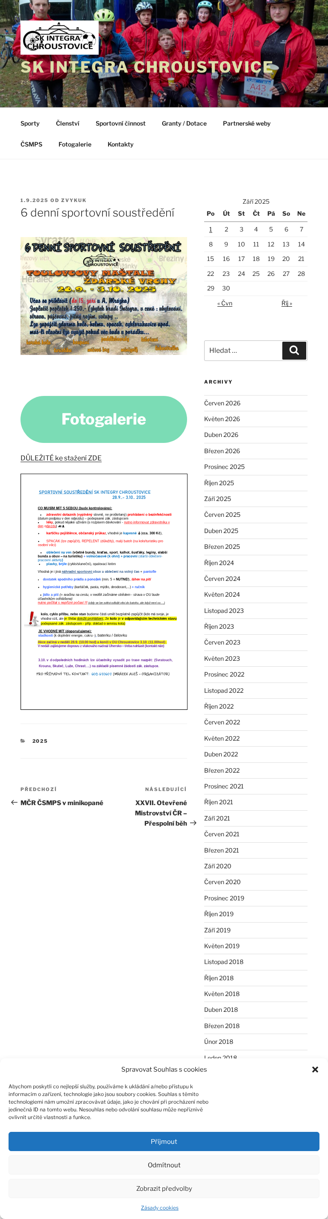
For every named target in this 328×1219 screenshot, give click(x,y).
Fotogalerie (75, 144)
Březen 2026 (222, 450)
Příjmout (164, 1142)
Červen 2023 (222, 642)
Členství (67, 123)
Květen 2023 (222, 658)
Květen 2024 (222, 594)
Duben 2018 (221, 1009)
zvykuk (74, 200)
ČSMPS (31, 144)
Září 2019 (217, 930)
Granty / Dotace (184, 123)
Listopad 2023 (224, 610)
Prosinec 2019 (224, 898)
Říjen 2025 (219, 482)
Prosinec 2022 (224, 674)
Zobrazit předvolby (164, 1189)
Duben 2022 (221, 754)
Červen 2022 (222, 722)
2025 (40, 741)
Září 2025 (217, 498)
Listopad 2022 (223, 690)
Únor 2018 (218, 1041)
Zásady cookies (160, 1207)
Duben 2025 (221, 530)
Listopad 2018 (223, 961)
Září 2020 (217, 866)
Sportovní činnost (121, 123)
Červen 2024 (222, 578)
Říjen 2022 (219, 706)
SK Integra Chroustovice (147, 67)
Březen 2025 (222, 546)
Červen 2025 (222, 514)
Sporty (30, 123)
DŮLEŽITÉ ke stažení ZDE (61, 458)
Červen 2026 (222, 403)
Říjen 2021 (218, 802)
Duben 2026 (221, 434)
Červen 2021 (222, 834)
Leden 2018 (220, 1057)
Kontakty (121, 144)
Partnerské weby (247, 123)
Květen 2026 (222, 418)
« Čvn (224, 303)
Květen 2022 (222, 738)
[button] (315, 1069)
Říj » (286, 303)
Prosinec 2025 (224, 466)
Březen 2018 (222, 1025)
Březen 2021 (221, 850)
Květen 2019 (222, 945)
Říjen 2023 (219, 626)
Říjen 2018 (219, 978)
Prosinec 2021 (224, 786)
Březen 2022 (222, 770)
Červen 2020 (222, 881)
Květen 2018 (222, 993)
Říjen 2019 (219, 913)
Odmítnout (164, 1165)
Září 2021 (217, 818)
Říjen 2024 (219, 562)
